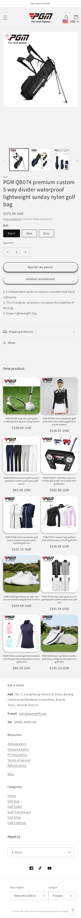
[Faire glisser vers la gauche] (4, 161)
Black (12, 233)
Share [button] (11, 342)
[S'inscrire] (68, 852)
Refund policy (17, 765)
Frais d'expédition (12, 219)
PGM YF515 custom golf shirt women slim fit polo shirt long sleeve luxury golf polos (21, 658)
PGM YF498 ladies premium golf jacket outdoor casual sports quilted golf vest (21, 540)
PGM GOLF (24, 911)
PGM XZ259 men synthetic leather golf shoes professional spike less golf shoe (59, 658)
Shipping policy (18, 749)
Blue (29, 233)
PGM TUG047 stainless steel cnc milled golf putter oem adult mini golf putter (59, 480)
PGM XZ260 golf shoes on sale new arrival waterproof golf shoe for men (21, 598)
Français (58, 895)
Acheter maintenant (40, 279)
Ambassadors (17, 744)
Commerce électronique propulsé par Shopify (48, 911)
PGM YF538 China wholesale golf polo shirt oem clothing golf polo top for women (59, 421)
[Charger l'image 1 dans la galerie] (19, 159)
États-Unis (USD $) (25, 895)
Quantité (8, 242)
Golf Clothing (17, 823)
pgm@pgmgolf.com (33, 713)
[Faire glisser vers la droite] (77, 161)
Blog (11, 774)
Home (12, 796)
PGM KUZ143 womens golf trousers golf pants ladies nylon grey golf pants (21, 480)
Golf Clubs (15, 806)
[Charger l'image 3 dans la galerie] (62, 159)
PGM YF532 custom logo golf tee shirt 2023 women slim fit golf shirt (59, 539)
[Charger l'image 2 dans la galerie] (40, 159)
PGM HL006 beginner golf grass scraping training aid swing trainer (22, 420)
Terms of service (19, 760)
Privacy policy (17, 755)
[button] (5, 17)
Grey (46, 233)
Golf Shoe (14, 817)
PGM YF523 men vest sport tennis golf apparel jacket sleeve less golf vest (59, 599)
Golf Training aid (19, 812)
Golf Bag (13, 801)
